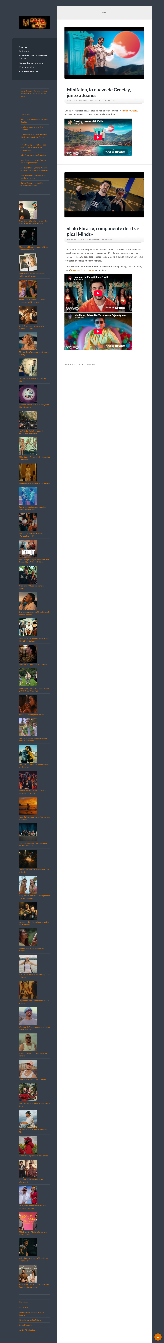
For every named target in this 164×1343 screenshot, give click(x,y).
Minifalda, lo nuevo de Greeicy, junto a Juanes (99, 92)
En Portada (24, 51)
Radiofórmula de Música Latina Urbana (33, 57)
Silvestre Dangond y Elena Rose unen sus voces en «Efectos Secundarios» (33, 147)
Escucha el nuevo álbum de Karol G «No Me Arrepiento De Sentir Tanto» (34, 137)
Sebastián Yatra (77, 270)
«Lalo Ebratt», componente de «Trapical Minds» (103, 231)
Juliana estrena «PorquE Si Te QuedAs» (34, 483)
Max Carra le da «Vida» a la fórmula (33, 664)
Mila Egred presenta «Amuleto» (33, 155)
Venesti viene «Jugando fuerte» (31, 714)
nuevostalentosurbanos (103, 101)
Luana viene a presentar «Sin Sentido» (34, 1156)
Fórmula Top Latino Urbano (31, 63)
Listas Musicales (26, 67)
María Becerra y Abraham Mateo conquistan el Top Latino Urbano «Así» (34, 93)
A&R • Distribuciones (28, 71)
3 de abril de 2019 (75, 240)
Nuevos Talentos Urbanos (82, 364)
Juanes (125, 110)
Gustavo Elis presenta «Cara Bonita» (33, 1079)
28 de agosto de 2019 (77, 101)
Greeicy (134, 110)
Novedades (24, 47)
